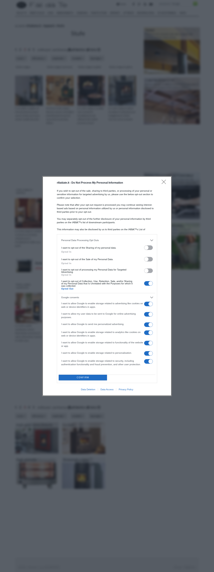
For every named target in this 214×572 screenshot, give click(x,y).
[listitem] (107, 240)
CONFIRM (83, 377)
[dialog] (107, 286)
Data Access (107, 389)
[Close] (165, 183)
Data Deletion (88, 389)
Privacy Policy (126, 389)
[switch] (148, 247)
